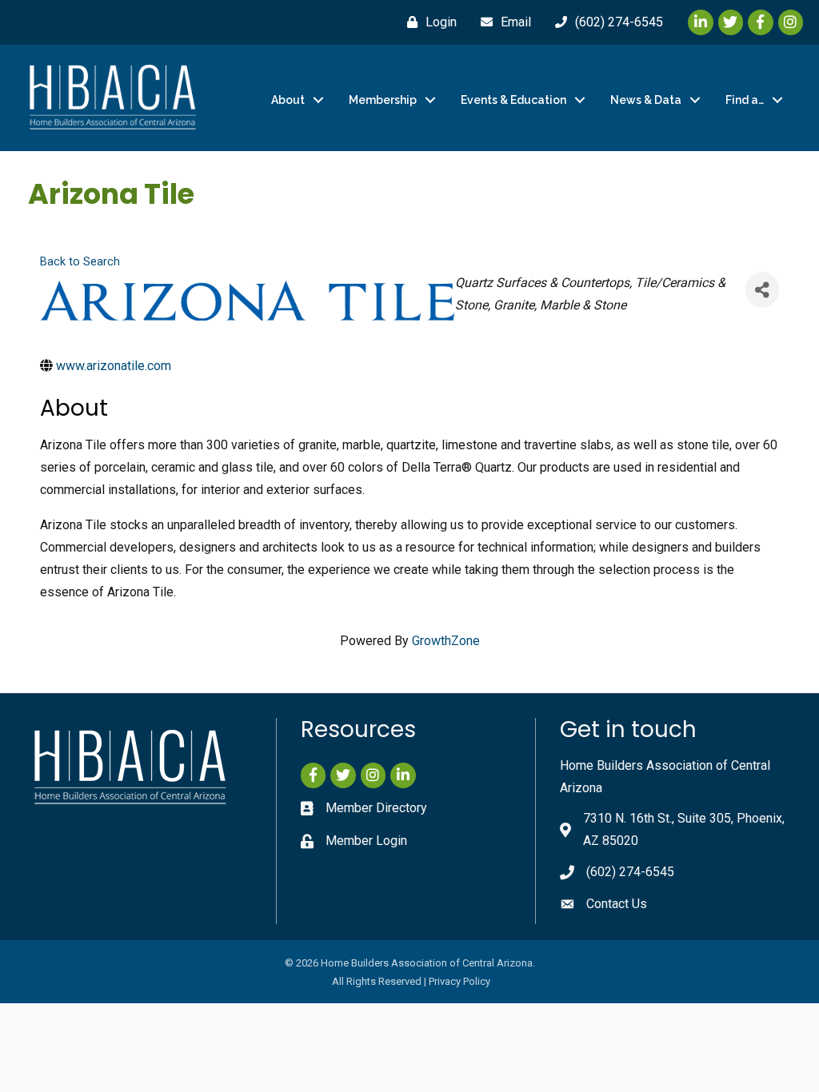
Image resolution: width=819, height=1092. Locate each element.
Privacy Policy (459, 981)
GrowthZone (446, 640)
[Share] (762, 290)
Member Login (366, 840)
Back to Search (80, 262)
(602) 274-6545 (630, 871)
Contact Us (616, 903)
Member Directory (376, 807)
